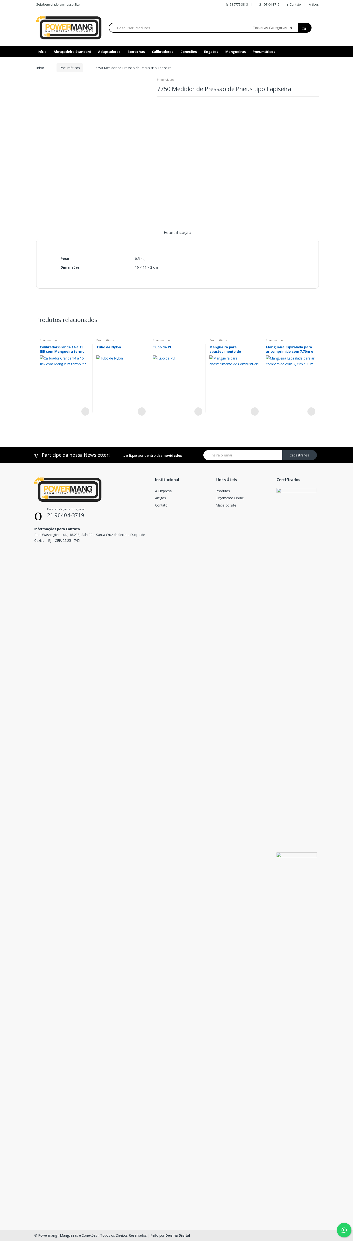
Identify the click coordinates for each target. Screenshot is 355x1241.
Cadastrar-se (300, 455)
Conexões (188, 51)
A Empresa (163, 491)
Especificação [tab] (177, 232)
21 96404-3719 (269, 4)
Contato (295, 4)
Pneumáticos (264, 51)
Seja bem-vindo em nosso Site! (58, 4)
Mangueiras (235, 51)
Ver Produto (84, 411)
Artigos (314, 4)
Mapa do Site (226, 505)
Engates (211, 51)
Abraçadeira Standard (72, 51)
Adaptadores (109, 51)
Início (42, 51)
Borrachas (136, 51)
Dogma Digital (177, 1235)
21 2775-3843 (239, 4)
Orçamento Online (230, 498)
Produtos (223, 491)
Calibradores (162, 51)
